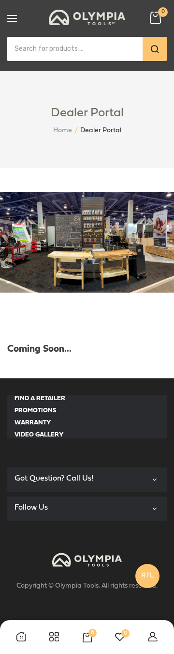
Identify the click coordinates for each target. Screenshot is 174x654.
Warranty (32, 423)
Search (155, 49)
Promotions (35, 410)
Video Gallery (39, 435)
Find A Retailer (39, 398)
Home (62, 130)
